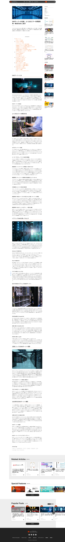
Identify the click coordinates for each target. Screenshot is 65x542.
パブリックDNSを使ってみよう (20, 52)
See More (32, 523)
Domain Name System (19, 448)
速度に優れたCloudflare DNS (20, 60)
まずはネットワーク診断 (20, 42)
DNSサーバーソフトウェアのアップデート (22, 70)
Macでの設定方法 (19, 54)
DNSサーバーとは (18, 38)
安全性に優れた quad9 (19, 61)
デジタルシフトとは (24, 537)
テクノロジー (46, 12)
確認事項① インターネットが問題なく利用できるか (24, 45)
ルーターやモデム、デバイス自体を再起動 (22, 44)
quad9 (37, 448)
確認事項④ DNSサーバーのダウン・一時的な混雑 (23, 50)
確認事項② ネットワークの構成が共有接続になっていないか (25, 46)
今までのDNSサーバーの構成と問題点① (22, 64)
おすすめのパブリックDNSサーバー (20, 57)
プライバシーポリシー (40, 537)
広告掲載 (47, 537)
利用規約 (51, 537)
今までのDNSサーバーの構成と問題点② (22, 65)
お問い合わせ (34, 537)
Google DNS (28, 448)
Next (53, 469)
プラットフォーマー (47, 15)
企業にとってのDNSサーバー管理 (20, 62)
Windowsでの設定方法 (19, 53)
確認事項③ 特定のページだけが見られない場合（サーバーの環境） (26, 49)
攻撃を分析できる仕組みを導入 (21, 68)
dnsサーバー (14, 448)
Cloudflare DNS (33, 448)
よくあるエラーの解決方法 (19, 41)
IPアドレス (25, 448)
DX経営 (45, 8)
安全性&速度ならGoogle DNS (20, 58)
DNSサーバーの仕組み (19, 40)
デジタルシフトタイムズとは (15, 537)
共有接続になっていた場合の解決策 (21, 48)
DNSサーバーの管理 (19, 69)
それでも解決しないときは (20, 56)
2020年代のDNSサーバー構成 (19, 66)
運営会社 (30, 537)
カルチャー (46, 11)
